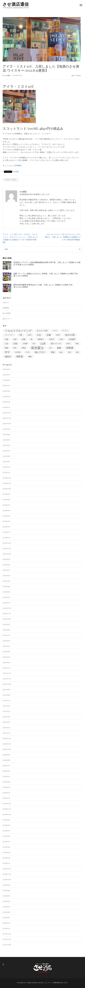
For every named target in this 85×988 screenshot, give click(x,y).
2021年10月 (7, 684)
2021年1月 (6, 733)
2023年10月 (7, 554)
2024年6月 (6, 510)
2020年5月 (6, 776)
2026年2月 (6, 402)
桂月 (50, 348)
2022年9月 (6, 624)
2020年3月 (6, 787)
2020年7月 (6, 766)
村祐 (15, 348)
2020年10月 (7, 749)
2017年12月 (7, 934)
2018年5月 (6, 907)
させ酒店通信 (16, 4)
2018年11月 (7, 874)
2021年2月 (6, 728)
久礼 (39, 335)
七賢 (20, 335)
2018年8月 (6, 890)
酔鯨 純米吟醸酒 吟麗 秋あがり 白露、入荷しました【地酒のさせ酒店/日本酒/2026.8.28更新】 (43, 286)
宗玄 (34, 343)
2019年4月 (6, 847)
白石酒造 (17, 352)
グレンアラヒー (9, 335)
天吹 (15, 343)
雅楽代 (8, 356)
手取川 (68, 343)
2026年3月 (6, 396)
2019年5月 (6, 842)
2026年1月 (6, 407)
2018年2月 (6, 923)
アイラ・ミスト (10, 180)
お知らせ (6, 302)
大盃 (6, 343)
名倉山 (61, 339)
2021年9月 (6, 690)
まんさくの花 (42, 331)
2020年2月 (6, 793)
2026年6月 (6, 380)
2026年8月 (6, 369)
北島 (23, 339)
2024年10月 (7, 489)
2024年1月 (6, 538)
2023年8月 (6, 565)
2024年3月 (6, 527)
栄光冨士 (37, 348)
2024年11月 (7, 483)
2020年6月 (6, 771)
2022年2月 (6, 662)
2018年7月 (6, 896)
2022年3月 (6, 657)
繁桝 (69, 352)
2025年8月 (6, 434)
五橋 (48, 335)
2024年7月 (6, 505)
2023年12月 (7, 543)
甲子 (7, 352)
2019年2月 (6, 858)
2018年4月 (6, 912)
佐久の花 (70, 335)
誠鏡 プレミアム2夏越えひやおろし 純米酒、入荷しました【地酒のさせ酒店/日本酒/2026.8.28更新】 (46, 274)
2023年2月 (6, 597)
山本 (43, 343)
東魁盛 (24, 348)
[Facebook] (3, 964)
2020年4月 (6, 782)
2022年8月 (6, 630)
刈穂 (6, 339)
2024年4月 (6, 521)
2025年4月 (6, 456)
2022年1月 (6, 668)
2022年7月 (6, 635)
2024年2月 (6, 532)
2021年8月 (6, 695)
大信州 (72, 339)
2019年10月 (7, 814)
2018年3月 (6, 918)
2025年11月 (7, 418)
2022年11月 (7, 614)
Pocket (16, 172)
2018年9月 (6, 885)
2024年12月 (7, 478)
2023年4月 (6, 586)
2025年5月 (6, 451)
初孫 (15, 339)
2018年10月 (7, 880)
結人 (61, 352)
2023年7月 (6, 570)
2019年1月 (6, 863)
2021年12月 (7, 673)
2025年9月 (6, 429)
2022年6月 (6, 641)
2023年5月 (6, 581)
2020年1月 (6, 798)
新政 (77, 343)
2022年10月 (7, 619)
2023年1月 (6, 603)
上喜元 (29, 335)
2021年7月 (6, 700)
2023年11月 (7, 548)
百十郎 (27, 352)
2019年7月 (6, 831)
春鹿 (6, 348)
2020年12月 (7, 738)
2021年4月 (6, 717)
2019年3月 (6, 852)
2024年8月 (6, 500)
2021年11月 (7, 679)
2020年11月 (7, 744)
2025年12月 (7, 413)
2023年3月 (6, 592)
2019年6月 (6, 836)
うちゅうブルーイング (18, 330)
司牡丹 (51, 339)
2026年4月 (6, 391)
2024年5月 (6, 516)
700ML (18, 166)
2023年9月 (6, 559)
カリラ (55, 330)
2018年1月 (6, 928)
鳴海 (30, 356)
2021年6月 (6, 706)
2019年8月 (6, 825)
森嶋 (59, 348)
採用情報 (6, 308)
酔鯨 (77, 352)
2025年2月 (6, 467)
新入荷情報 (77, 75)
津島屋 (69, 348)
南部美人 (41, 339)
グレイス (65, 330)
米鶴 (52, 352)
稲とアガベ (40, 352)
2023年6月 (6, 576)
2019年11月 (7, 809)
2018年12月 (7, 869)
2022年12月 (7, 608)
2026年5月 (6, 386)
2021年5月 (6, 711)
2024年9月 (6, 494)
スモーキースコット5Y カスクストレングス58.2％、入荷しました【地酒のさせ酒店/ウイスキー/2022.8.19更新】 (63, 237)
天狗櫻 (25, 343)
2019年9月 (6, 820)
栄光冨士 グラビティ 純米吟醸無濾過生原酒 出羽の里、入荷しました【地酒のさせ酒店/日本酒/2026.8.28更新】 (47, 263)
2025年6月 (6, 445)
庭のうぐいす (56, 343)
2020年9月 (6, 755)
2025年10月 (7, 424)
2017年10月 (7, 945)
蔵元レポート (7, 319)
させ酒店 (7, 75)
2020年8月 (6, 760)
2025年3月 (6, 462)
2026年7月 (6, 375)
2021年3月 (6, 722)
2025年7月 (6, 440)
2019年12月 (7, 804)
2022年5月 (6, 646)
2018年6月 (6, 901)
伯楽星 (58, 335)
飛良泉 (19, 356)
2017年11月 (7, 939)
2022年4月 (6, 652)
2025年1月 (6, 472)
